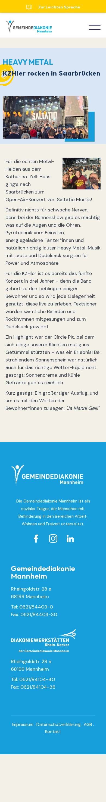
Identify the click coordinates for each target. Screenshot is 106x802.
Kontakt (53, 731)
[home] (28, 27)
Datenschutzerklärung (58, 724)
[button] (95, 27)
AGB (88, 724)
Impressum (22, 724)
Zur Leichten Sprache (59, 7)
